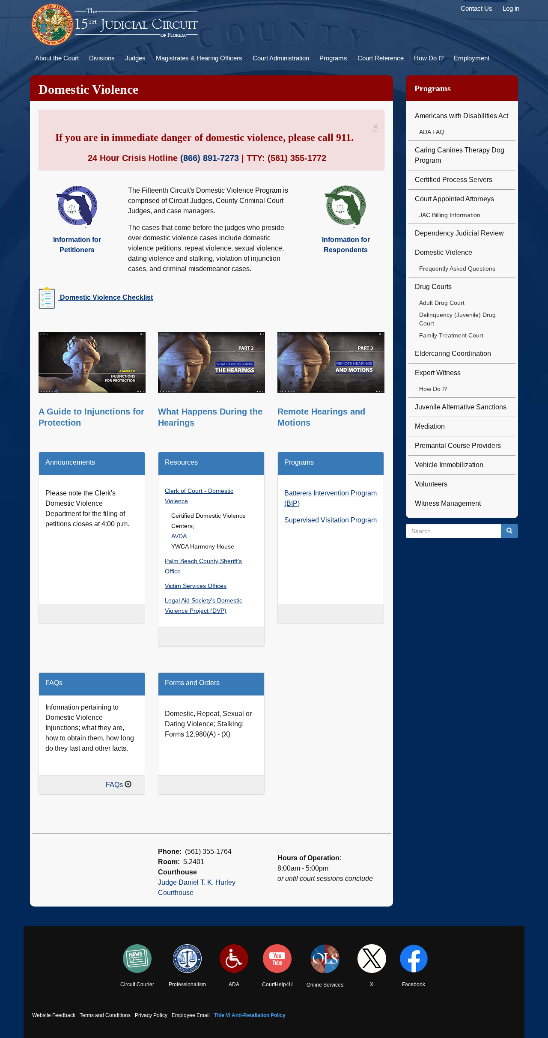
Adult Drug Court (442, 302)
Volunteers (431, 484)
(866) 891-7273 (209, 158)
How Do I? (429, 58)
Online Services (325, 985)
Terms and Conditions (105, 1015)
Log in (511, 8)
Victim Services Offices (195, 586)
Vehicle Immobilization (449, 464)
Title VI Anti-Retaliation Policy (250, 1015)
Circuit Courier (137, 984)
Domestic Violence (443, 252)
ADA (234, 984)
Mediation (430, 426)
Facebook (413, 984)
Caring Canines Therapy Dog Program (459, 155)
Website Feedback (53, 1015)
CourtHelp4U (277, 984)
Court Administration (281, 58)
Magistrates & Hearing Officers (199, 58)
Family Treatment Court (451, 335)
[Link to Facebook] (413, 958)
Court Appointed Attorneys (454, 199)
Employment (471, 58)
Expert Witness (438, 372)
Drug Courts (433, 286)
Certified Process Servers (453, 179)
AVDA (179, 536)
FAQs (114, 784)
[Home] (115, 24)
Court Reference (380, 58)
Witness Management (448, 503)
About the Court (57, 58)
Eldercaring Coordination (453, 353)
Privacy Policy (151, 1015)
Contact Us (476, 8)
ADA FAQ (431, 131)
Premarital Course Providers (458, 445)
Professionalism (187, 984)
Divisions (102, 58)
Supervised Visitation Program (330, 520)
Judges (135, 58)
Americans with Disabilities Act (461, 115)
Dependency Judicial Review (459, 233)
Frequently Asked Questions (457, 268)
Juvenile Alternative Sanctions (460, 407)
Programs (333, 58)
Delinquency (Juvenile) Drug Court (457, 319)
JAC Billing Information (449, 215)
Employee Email (191, 1015)
